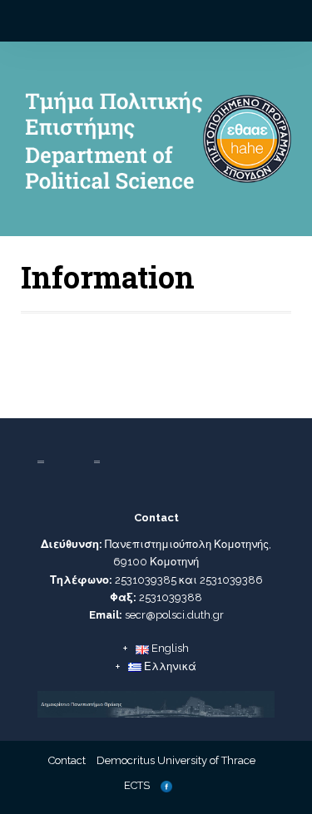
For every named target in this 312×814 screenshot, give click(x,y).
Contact (67, 760)
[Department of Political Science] (156, 145)
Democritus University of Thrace (176, 760)
